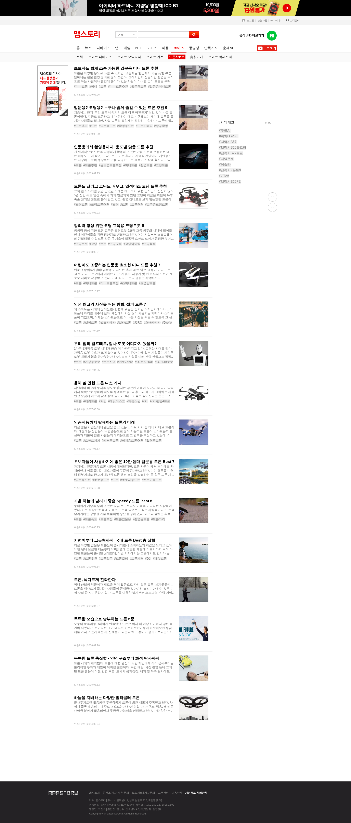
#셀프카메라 (107, 322)
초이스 (179, 48)
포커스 (152, 48)
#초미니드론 (128, 283)
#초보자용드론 (130, 480)
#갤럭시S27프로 (231, 153)
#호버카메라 (152, 322)
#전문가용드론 (152, 480)
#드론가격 (158, 519)
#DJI (145, 401)
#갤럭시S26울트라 (232, 147)
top (272, 197)
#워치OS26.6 (228, 136)
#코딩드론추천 (99, 204)
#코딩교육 (115, 244)
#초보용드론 (100, 480)
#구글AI (224, 130)
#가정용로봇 (91, 362)
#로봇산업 (109, 362)
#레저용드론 (110, 440)
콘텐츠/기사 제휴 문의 (116, 792)
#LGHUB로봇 (164, 362)
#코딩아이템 (132, 244)
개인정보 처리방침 (196, 792)
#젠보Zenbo (125, 362)
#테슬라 (225, 164)
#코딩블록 (149, 244)
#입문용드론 (138, 86)
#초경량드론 (147, 283)
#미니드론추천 (118, 86)
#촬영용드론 (125, 126)
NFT (138, 48)
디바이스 (103, 48)
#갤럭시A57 (227, 142)
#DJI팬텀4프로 (160, 401)
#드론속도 (90, 519)
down (272, 207)
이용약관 (177, 792)
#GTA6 (224, 176)
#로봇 (102, 244)
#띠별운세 (226, 159)
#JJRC (137, 322)
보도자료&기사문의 (143, 792)
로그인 (250, 20)
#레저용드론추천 (131, 440)
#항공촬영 (161, 126)
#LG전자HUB (144, 362)
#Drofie (167, 322)
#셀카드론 (124, 322)
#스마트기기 (91, 440)
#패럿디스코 (116, 401)
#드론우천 (90, 558)
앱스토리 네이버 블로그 (272, 36)
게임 (127, 48)
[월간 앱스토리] (87, 34)
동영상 (194, 48)
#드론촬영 (121, 558)
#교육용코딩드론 (156, 204)
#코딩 (115, 204)
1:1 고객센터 (293, 20)
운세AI (228, 48)
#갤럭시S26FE (230, 181)
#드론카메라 (144, 126)
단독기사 (211, 48)
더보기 (268, 122)
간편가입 (262, 20)
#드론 (102, 86)
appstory (63, 792)
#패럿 (102, 401)
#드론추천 (81, 126)
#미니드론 (81, 86)
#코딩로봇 (81, 244)
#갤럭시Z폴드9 (230, 170)
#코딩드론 (161, 165)
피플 (165, 48)
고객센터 (163, 792)
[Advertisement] (51, 180)
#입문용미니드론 (159, 86)
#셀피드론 (90, 322)
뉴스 (88, 48)
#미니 (93, 86)
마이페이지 (276, 20)
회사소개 (94, 792)
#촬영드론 (146, 165)
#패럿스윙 (133, 401)
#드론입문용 (122, 519)
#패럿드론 (90, 401)
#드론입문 (106, 558)
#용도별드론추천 (110, 165)
